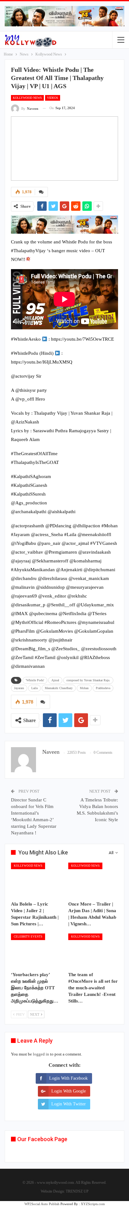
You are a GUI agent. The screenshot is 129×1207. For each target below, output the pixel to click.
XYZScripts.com (93, 1204)
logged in (41, 1054)
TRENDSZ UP (77, 1191)
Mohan (84, 688)
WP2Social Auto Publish (41, 1204)
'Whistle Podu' (35, 680)
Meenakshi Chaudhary (59, 688)
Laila (34, 688)
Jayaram (19, 688)
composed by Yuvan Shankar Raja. (88, 680)
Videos (52, 97)
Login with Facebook (68, 1078)
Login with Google (68, 1091)
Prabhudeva (103, 688)
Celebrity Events (28, 936)
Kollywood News (27, 97)
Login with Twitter (68, 1104)
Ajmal (55, 680)
